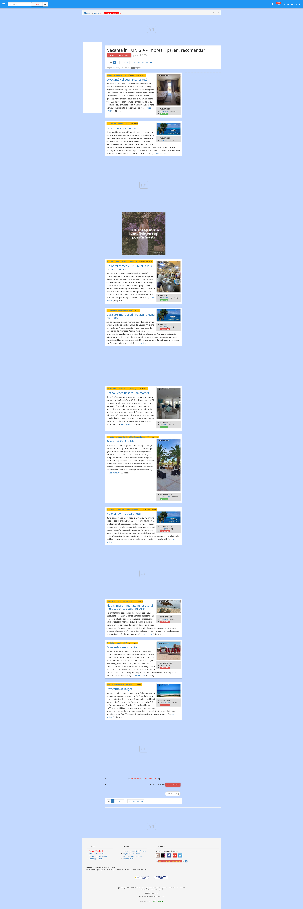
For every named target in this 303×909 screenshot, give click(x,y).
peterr (165, 140)
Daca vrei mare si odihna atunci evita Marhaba (131, 316)
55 (147, 63)
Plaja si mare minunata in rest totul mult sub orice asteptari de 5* (130, 607)
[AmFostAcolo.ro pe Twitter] (181, 855)
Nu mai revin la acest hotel (124, 514)
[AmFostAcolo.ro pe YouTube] (175, 855)
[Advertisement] (92, 77)
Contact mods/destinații (98, 856)
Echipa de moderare (96, 853)
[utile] (272, 4)
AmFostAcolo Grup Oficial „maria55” (170, 861)
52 (135, 63)
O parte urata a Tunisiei (122, 128)
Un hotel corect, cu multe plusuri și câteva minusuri (129, 267)
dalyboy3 (166, 111)
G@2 (164, 529)
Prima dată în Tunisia (120, 441)
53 (139, 63)
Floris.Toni (166, 703)
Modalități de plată (96, 859)
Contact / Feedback (96, 851)
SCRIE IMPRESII (173, 785)
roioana (165, 619)
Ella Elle (165, 424)
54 (143, 63)
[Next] (151, 62)
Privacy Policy (128, 859)
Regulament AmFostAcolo (133, 853)
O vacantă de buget (119, 689)
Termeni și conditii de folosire (134, 851)
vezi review (160, 153)
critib (164, 665)
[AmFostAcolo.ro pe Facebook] (169, 855)
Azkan (165, 327)
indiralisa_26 (167, 298)
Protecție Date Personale (132, 856)
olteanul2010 (167, 497)
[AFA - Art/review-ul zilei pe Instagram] (158, 855)
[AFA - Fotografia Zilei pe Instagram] (164, 855)
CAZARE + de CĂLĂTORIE (119, 55)
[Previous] (111, 62)
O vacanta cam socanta (122, 647)
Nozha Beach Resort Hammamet (128, 393)
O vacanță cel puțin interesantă (127, 79)
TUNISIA (96, 13)
